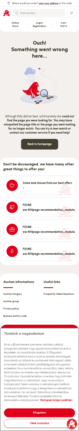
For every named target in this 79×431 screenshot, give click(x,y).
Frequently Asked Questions (59, 293)
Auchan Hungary (12, 293)
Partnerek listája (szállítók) (56, 400)
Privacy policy (11, 308)
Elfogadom (39, 412)
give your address (49, 3)
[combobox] (38, 13)
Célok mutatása (39, 423)
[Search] (17, 13)
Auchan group (11, 301)
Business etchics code (15, 315)
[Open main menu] (72, 13)
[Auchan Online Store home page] (6, 13)
